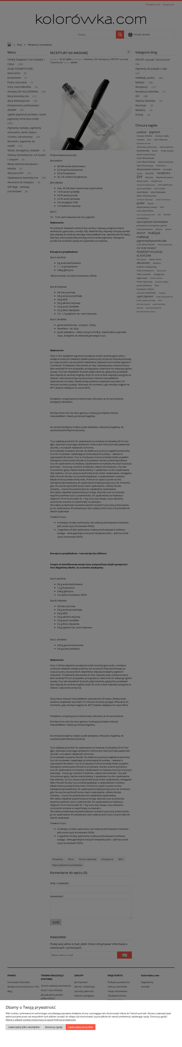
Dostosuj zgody (54, 1027)
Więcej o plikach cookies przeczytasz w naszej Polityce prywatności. (41, 1019)
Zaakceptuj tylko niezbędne (24, 1027)
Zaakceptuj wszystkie (80, 1027)
